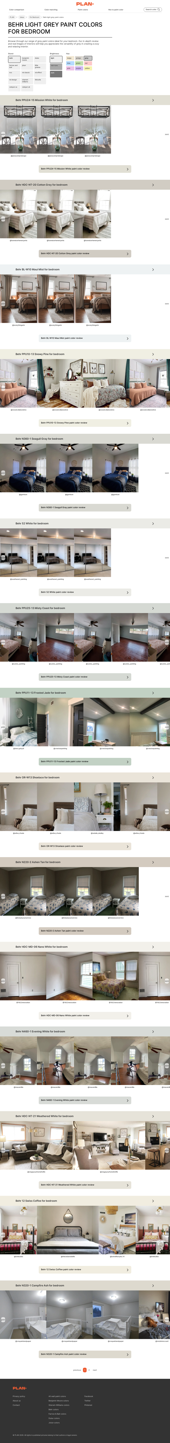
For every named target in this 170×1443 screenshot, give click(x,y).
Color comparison (16, 10)
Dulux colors (54, 1418)
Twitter (87, 1401)
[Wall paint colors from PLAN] (85, 4)
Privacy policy (19, 1396)
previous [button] (77, 1370)
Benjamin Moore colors (59, 1401)
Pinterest (88, 1405)
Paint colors (83, 10)
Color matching (51, 10)
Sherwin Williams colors (59, 1405)
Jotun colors (54, 1422)
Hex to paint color (115, 10)
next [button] (95, 1370)
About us (17, 1401)
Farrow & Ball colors (57, 1414)
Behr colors (54, 1409)
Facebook (88, 1396)
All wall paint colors (57, 1396)
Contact (16, 1405)
